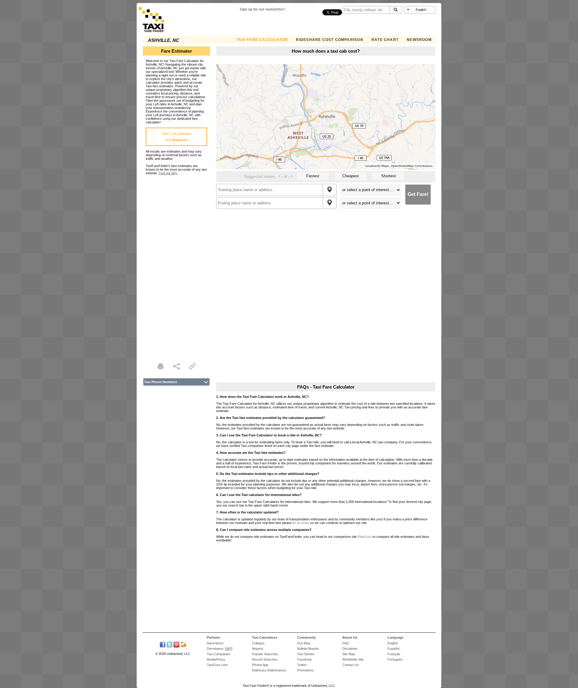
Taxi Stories (305, 654)
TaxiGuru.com (217, 665)
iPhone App (260, 665)
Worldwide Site (353, 659)
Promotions (305, 670)
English (392, 643)
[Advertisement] (176, 265)
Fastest (312, 176)
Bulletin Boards (308, 648)
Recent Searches (265, 659)
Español (393, 648)
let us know (301, 523)
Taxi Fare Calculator (262, 40)
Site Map (348, 654)
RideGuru (365, 536)
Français (393, 654)
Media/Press (216, 659)
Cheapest (350, 176)
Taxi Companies (218, 654)
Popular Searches (265, 654)
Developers (215, 648)
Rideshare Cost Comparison (329, 40)
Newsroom (419, 40)
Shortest (388, 176)
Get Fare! (418, 194)
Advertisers (215, 643)
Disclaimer (350, 648)
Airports (257, 648)
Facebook (304, 659)
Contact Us (350, 665)
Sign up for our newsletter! (262, 9)
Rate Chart (385, 40)
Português (394, 659)
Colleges (258, 643)
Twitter (302, 665)
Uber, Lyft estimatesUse (176, 137)
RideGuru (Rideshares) (269, 670)
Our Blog (303, 643)
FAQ (345, 643)
